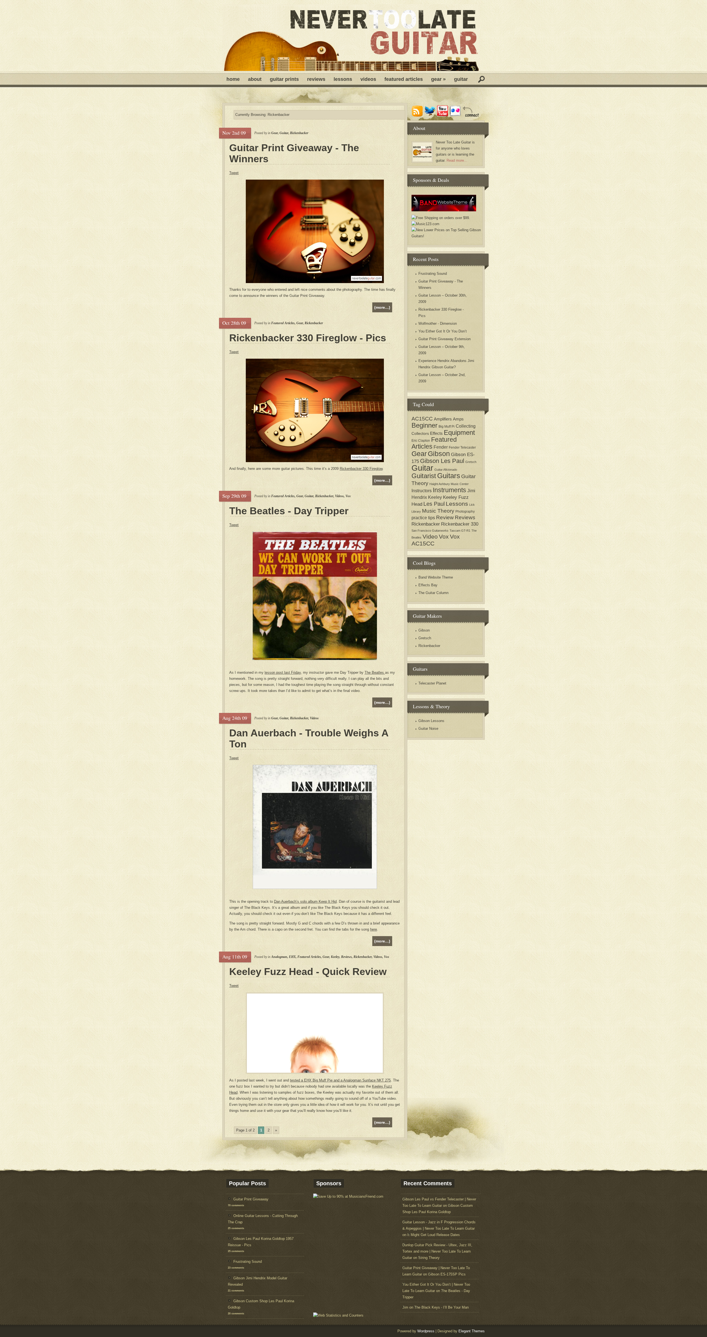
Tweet (234, 173)
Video (430, 536)
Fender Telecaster (462, 447)
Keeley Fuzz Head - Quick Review (308, 971)
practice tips (423, 517)
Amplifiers (443, 419)
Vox (348, 496)
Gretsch (470, 462)
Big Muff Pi (447, 426)
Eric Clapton (420, 441)
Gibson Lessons (431, 721)
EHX (292, 957)
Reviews (316, 79)
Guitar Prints (284, 79)
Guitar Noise (428, 728)
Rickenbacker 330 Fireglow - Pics (307, 337)
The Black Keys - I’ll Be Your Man (441, 1307)
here (373, 929)
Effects (436, 433)
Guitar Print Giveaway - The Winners (294, 153)
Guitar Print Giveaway (250, 1199)
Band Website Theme (435, 577)
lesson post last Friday (283, 672)
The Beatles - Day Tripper (289, 510)
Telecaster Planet (432, 683)
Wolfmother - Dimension (437, 323)
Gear (438, 79)
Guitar (461, 79)
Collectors (420, 433)
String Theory (429, 1258)
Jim (405, 1307)
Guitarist (423, 476)
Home (233, 79)
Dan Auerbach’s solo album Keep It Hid (305, 901)
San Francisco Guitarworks (430, 530)
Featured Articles (403, 79)
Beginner (424, 425)
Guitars (448, 476)
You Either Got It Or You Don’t (442, 331)
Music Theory (438, 511)
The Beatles (375, 672)
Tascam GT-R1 (460, 530)
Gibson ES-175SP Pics (447, 1274)
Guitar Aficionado (445, 469)
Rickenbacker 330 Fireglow (361, 469)
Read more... (457, 160)
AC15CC (422, 419)
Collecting (466, 426)
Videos (368, 79)
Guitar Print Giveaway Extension (444, 339)
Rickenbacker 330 (459, 524)
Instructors (421, 490)
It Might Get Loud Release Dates (433, 1235)
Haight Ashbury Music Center (449, 484)
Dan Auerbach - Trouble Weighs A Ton (309, 739)
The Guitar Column (433, 593)
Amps (458, 419)
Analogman (279, 957)
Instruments (449, 490)
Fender (441, 446)
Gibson (439, 453)
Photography (465, 511)
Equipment (459, 432)
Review (445, 517)
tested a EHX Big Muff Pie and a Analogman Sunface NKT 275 (340, 1080)
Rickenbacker (299, 133)
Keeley (335, 957)
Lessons (343, 79)
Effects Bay (427, 585)
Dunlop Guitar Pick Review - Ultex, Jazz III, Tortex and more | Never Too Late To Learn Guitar (437, 1251)
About (255, 79)
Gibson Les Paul (442, 460)
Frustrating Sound (432, 273)
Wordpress (425, 1331)
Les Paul (434, 504)
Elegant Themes (471, 1331)
